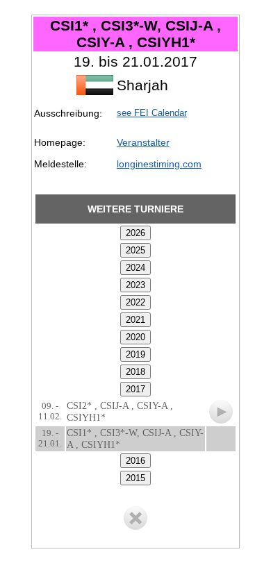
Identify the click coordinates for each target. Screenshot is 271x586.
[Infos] (220, 408)
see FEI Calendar (152, 113)
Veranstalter (143, 142)
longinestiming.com (159, 163)
